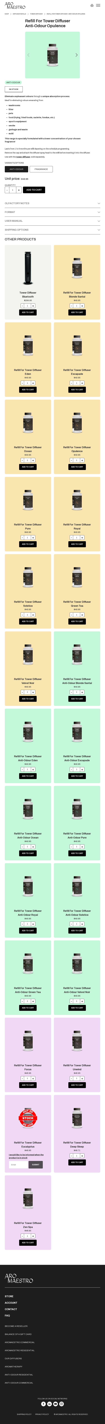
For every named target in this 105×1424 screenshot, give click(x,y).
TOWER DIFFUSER (36, 14)
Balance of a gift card (18, 1334)
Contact (11, 1309)
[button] (76, 55)
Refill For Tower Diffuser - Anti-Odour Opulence (66, 14)
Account (11, 1302)
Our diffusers (13, 1358)
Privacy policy (42, 1414)
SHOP (7, 14)
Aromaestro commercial (20, 1342)
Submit (35, 1165)
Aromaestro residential (19, 1350)
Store (9, 1296)
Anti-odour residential (19, 1375)
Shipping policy (24, 1414)
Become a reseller (16, 1326)
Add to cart (34, 190)
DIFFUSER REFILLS (19, 14)
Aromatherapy (13, 1367)
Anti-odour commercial (19, 1383)
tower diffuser (23, 157)
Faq (7, 1315)
